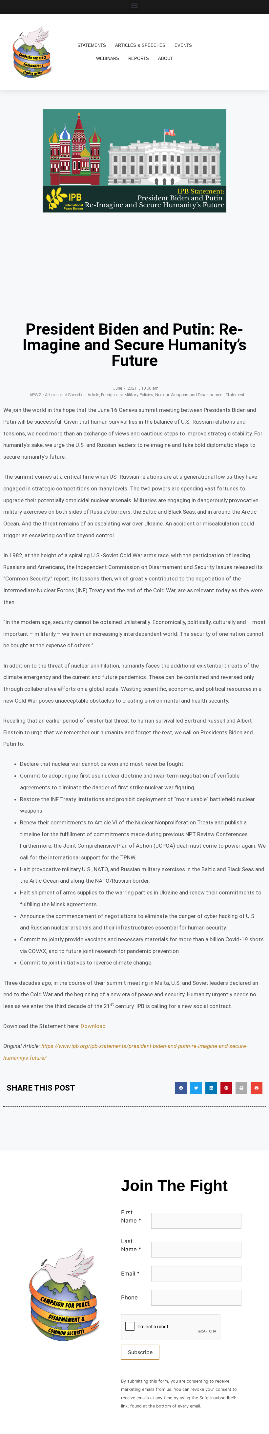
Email (130, 1273)
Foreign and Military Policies (127, 394)
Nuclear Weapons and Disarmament (189, 394)
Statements (91, 45)
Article (93, 394)
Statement (235, 394)
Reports (138, 58)
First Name (131, 1216)
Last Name (131, 1245)
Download (93, 1026)
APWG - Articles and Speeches (58, 394)
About (165, 58)
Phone (129, 1297)
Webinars (107, 58)
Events (183, 45)
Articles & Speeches (140, 45)
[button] (134, 5)
